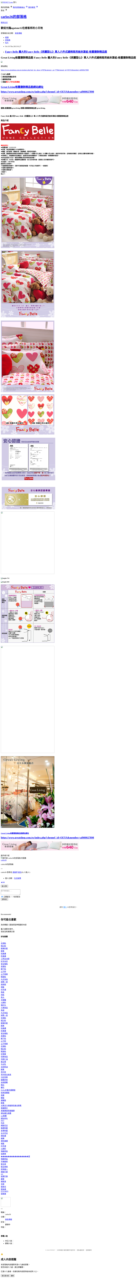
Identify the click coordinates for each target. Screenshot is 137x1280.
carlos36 (4, 860)
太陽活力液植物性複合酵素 (11, 1105)
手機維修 (4, 1161)
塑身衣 (3, 1187)
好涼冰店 (4, 961)
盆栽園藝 (4, 1082)
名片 (7, 43)
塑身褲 (3, 1189)
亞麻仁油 (4, 1059)
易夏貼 (3, 966)
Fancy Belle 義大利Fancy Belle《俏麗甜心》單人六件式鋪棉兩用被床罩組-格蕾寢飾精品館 (56, 51)
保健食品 (4, 1057)
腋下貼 (3, 969)
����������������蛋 (15, 1156)
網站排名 (4, 1118)
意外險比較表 (6, 1075)
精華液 (3, 1181)
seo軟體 (4, 1116)
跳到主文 (4, 23)
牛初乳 (3, 1064)
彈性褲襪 (4, 1141)
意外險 (3, 1072)
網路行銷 (4, 1172)
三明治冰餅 (5, 959)
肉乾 (2, 995)
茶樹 (2, 1184)
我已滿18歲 (5, 1276)
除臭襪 (3, 954)
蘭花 (2, 1087)
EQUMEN (4, 1191)
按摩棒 (3, 1154)
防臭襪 (3, 956)
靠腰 (2, 1095)
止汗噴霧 (4, 974)
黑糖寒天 (4, 1108)
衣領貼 (3, 943)
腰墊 (2, 1098)
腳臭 (2, 951)
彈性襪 (3, 1136)
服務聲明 (89, 1250)
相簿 (7, 37)
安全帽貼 (4, 964)
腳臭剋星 (4, 948)
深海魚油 (4, 1067)
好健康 (3, 1054)
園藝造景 (4, 1080)
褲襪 (2, 1138)
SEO (2, 1120)
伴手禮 (3, 990)
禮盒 (2, 987)
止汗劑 (3, 972)
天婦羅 (3, 1000)
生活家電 (17, 878)
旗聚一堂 (4, 982)
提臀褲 (3, 1194)
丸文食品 (4, 979)
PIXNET (52, 1250)
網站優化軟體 (6, 1113)
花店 (2, 1123)
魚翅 (2, 1010)
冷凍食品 (4, 1008)
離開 (12, 1276)
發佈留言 (4, 899)
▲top (3, 882)
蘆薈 (2, 1179)
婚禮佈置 (4, 1128)
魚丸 (2, 997)
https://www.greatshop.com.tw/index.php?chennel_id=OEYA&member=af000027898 (47, 91)
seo (2, 1174)
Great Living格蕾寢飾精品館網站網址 (22, 87)
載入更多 (4, 886)
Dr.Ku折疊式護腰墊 (8, 1090)
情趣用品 (4, 1151)
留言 (20, 872)
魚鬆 (2, 992)
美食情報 (18, 33)
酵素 (2, 1069)
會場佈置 (4, 1131)
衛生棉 (3, 1164)
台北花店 (4, 1133)
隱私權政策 (80, 1250)
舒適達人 (4, 1169)
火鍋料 (3, 1002)
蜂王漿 (3, 1062)
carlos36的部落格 (14, 17)
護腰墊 (3, 1100)
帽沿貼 (3, 946)
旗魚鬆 (3, 984)
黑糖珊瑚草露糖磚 (8, 1111)
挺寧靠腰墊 (5, 1093)
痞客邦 (15, 872)
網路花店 (4, 1125)
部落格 (7, 40)
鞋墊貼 (3, 977)
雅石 (2, 1085)
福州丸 (3, 1005)
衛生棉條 (4, 1167)
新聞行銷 (4, 1176)
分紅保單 (4, 1077)
